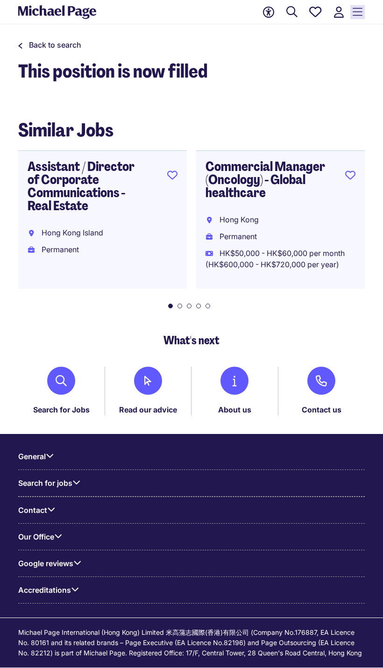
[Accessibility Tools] (268, 12)
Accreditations (44, 590)
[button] (49, 45)
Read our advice (148, 409)
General (32, 456)
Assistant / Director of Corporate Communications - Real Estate (81, 186)
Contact (32, 510)
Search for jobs (45, 483)
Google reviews (45, 563)
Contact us (321, 409)
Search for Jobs (61, 409)
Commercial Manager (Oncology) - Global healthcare (265, 179)
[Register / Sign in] (338, 12)
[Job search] (292, 12)
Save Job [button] (172, 177)
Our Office (36, 536)
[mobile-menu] (357, 12)
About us (234, 409)
